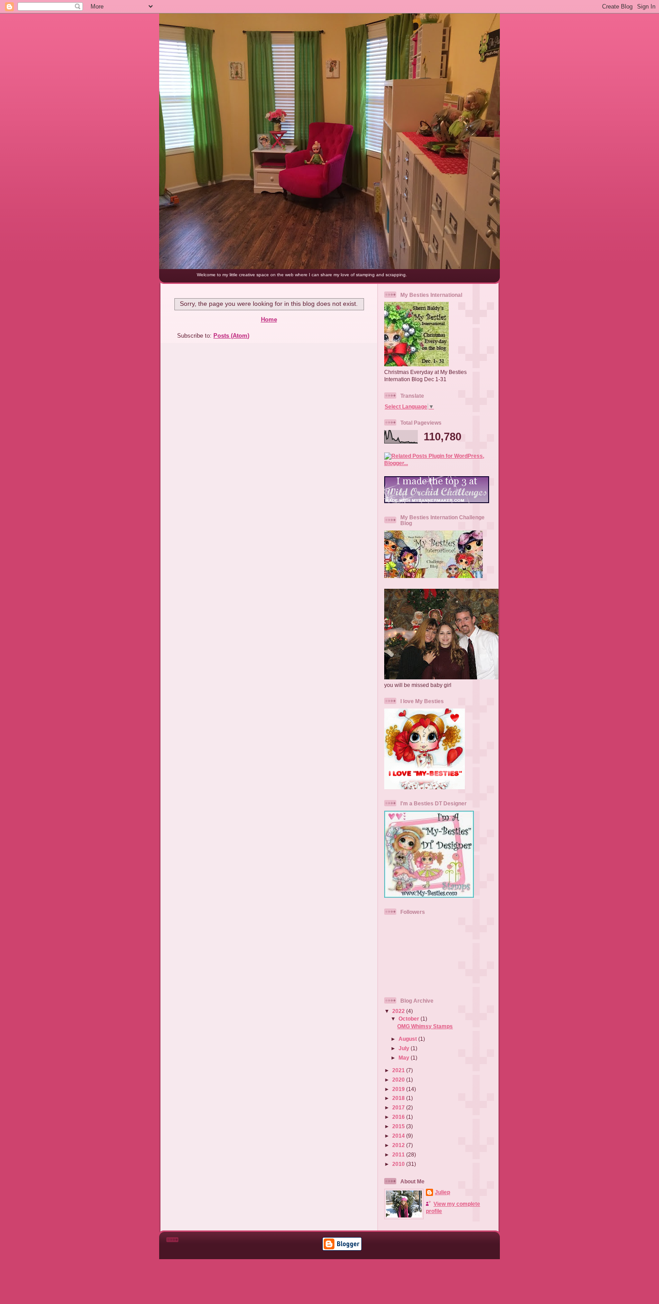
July (405, 1048)
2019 (399, 1089)
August (408, 1039)
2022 (399, 1011)
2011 (399, 1154)
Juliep (442, 1192)
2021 (399, 1070)
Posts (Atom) (231, 335)
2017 (399, 1107)
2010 (399, 1164)
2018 (399, 1098)
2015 (399, 1126)
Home (269, 319)
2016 (399, 1117)
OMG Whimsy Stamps (425, 1026)
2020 (399, 1079)
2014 (399, 1136)
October (410, 1018)
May (405, 1058)
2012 (399, 1145)
